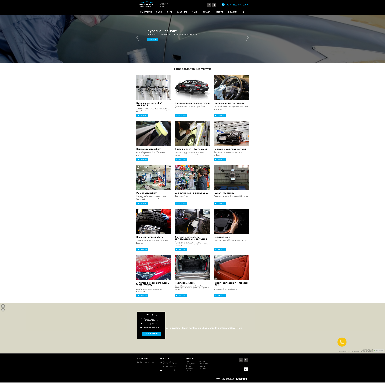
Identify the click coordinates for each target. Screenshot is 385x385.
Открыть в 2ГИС (379, 350)
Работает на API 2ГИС (368, 349)
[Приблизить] (3, 306)
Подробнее (153, 39)
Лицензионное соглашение (367, 350)
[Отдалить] (3, 309)
